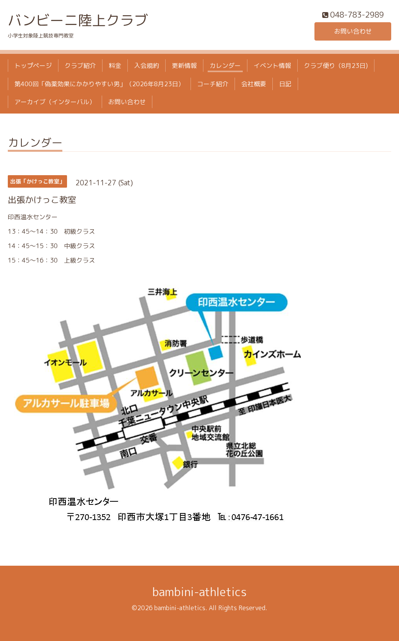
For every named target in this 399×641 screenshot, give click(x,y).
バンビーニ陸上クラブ (78, 20)
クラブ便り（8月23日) (336, 65)
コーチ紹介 (212, 84)
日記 (285, 84)
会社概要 (253, 84)
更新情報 (184, 65)
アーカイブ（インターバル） (54, 102)
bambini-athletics (199, 592)
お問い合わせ (353, 31)
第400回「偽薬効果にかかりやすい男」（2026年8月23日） (99, 84)
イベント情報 (272, 65)
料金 (115, 65)
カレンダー (225, 65)
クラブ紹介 (80, 65)
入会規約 (146, 65)
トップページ (33, 65)
